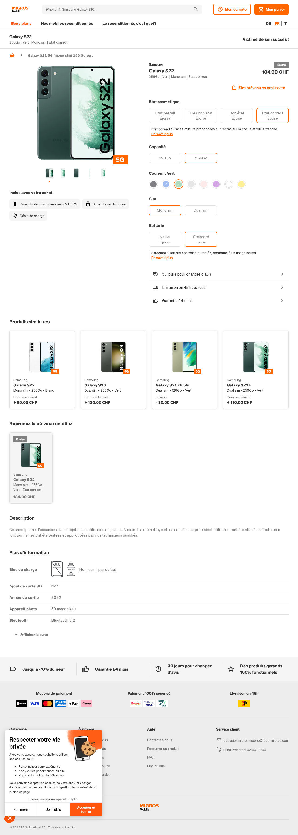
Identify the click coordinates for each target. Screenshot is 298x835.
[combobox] (115, 9)
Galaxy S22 (24, 385)
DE (268, 23)
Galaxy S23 (95, 385)
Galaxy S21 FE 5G (172, 385)
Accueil (12, 55)
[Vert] (178, 184)
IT (285, 23)
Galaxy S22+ (239, 385)
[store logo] (20, 9)
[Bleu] (166, 184)
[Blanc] (228, 184)
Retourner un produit (163, 748)
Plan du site (156, 765)
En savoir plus (162, 133)
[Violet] (216, 184)
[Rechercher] (196, 9)
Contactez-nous (159, 740)
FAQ (150, 757)
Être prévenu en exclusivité (261, 87)
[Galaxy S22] (31, 455)
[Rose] (203, 184)
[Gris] (191, 184)
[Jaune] (241, 184)
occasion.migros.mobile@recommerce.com (256, 740)
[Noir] (153, 184)
